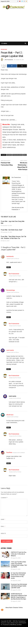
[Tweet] (22, 65)
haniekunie (10, 256)
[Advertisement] (14, 27)
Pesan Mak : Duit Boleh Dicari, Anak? (11, 230)
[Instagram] (24, 1)
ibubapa (9, 155)
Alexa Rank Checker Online (14, 607)
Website (3, 533)
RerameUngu (10, 290)
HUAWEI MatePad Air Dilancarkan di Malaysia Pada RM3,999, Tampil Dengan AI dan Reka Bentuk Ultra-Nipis (19, 596)
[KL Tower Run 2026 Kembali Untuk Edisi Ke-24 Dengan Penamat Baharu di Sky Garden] (5, 573)
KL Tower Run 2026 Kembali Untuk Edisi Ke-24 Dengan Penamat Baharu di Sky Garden (18, 575)
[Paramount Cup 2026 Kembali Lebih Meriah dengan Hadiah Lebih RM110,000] (5, 584)
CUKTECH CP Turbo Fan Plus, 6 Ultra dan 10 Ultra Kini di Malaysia (18, 553)
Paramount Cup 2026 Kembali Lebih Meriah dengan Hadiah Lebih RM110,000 (19, 586)
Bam (20, 624)
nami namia (10, 350)
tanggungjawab (17, 155)
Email (3, 526)
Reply (8, 267)
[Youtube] (20, 1)
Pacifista (9, 452)
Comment (4, 497)
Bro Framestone (9, 59)
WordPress (13, 624)
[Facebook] (18, 1)
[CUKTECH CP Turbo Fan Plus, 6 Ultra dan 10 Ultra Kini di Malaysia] (5, 552)
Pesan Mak (4, 49)
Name (3, 519)
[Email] (26, 1)
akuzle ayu (9, 414)
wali (25, 155)
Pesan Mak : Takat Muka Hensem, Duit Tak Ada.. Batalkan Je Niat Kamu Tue (13, 237)
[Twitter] (22, 1)
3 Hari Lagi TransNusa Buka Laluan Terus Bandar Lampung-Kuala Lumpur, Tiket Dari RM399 (19, 564)
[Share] (12, 65)
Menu (5, 43)
